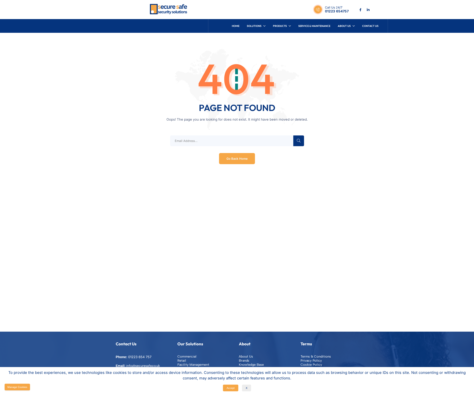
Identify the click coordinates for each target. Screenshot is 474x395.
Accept (231, 387)
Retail (181, 361)
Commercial (186, 356)
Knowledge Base (251, 365)
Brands (244, 361)
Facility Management (193, 365)
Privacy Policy (311, 361)
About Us (246, 356)
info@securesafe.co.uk (143, 366)
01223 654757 (337, 11)
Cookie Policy (311, 365)
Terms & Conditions (316, 356)
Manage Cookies (17, 387)
